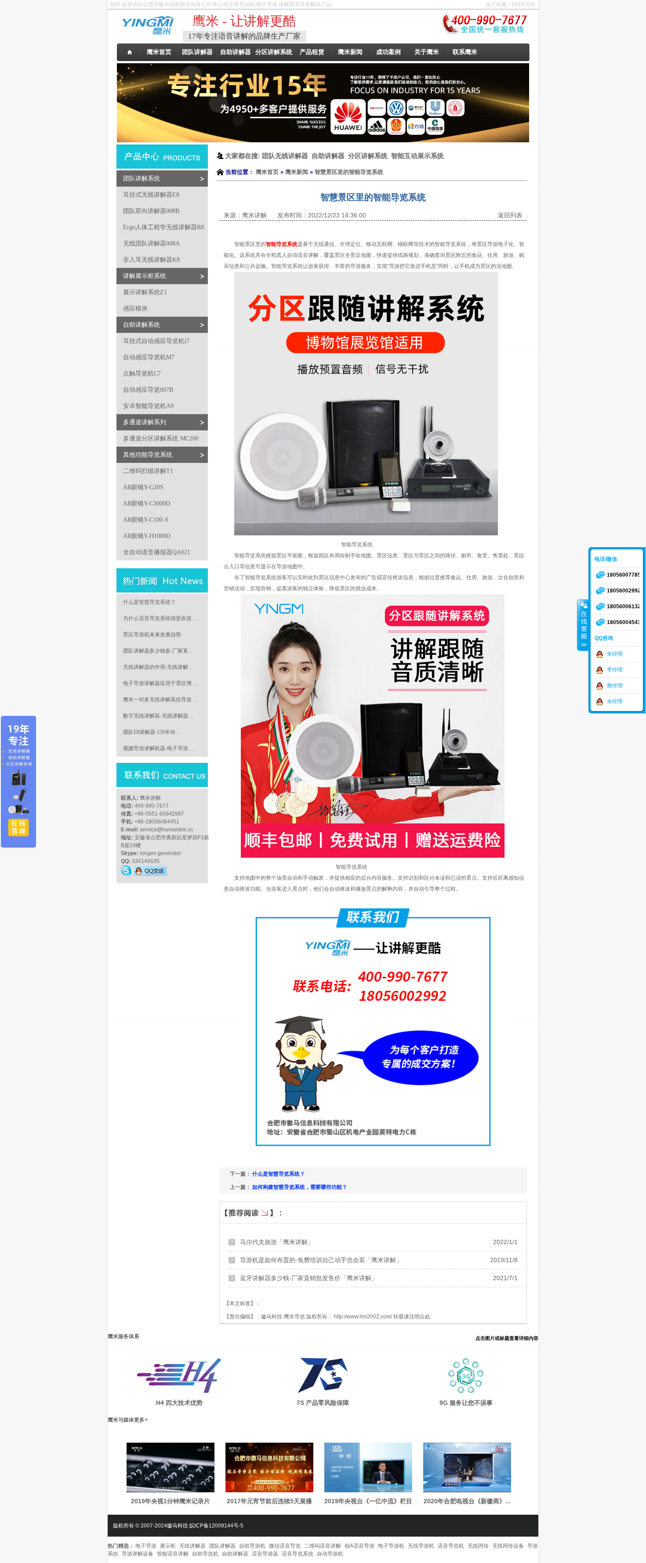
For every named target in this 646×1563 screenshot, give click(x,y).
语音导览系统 (297, 1554)
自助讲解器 (235, 1554)
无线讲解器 (192, 1546)
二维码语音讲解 (322, 1546)
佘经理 (615, 701)
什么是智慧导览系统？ (278, 1174)
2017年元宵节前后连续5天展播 (269, 1501)
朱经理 (615, 654)
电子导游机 (391, 1546)
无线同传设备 (508, 1546)
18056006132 (624, 606)
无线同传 (478, 1546)
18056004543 (624, 622)
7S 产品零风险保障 (323, 1402)
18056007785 (624, 575)
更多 (139, 1420)
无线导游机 (421, 1546)
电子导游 (145, 1546)
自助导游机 (252, 1546)
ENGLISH (523, 4)
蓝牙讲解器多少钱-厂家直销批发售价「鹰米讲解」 (308, 1277)
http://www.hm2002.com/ (363, 1317)
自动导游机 (330, 1554)
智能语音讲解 (173, 1554)
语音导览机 (451, 1546)
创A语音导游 (359, 1546)
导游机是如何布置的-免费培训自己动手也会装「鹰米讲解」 (321, 1259)
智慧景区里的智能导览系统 (349, 172)
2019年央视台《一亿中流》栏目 (368, 1501)
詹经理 (615, 685)
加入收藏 (496, 4)
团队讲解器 (222, 1546)
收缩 (583, 625)
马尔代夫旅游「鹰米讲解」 (277, 1241)
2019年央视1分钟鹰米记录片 (170, 1501)
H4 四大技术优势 (179, 1402)
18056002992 (624, 591)
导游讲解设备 (137, 1554)
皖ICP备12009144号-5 (216, 1526)
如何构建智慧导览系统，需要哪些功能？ (299, 1187)
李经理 (615, 670)
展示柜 (168, 1546)
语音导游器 (265, 1554)
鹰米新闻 (296, 172)
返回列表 (510, 215)
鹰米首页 (267, 172)
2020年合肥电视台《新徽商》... (467, 1501)
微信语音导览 (285, 1546)
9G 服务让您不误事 (466, 1402)
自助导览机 (205, 1554)
